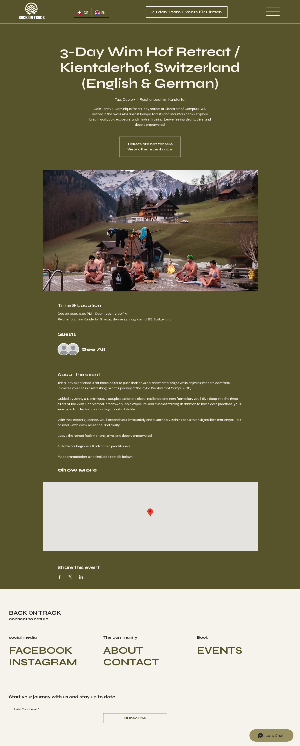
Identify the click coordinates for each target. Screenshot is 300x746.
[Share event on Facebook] (60, 577)
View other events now (150, 149)
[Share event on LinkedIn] (81, 577)
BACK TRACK (35, 612)
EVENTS (219, 650)
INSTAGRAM (43, 662)
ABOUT (123, 650)
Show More (77, 470)
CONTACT (131, 662)
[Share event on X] (70, 577)
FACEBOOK (40, 650)
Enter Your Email (26, 709)
